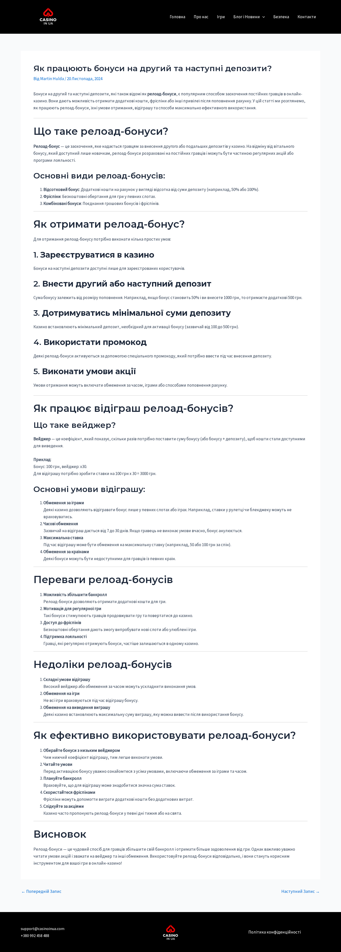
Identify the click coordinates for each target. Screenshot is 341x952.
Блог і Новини (246, 16)
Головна (177, 16)
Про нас (201, 16)
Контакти (307, 16)
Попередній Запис (41, 891)
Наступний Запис (300, 891)
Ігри (221, 16)
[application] (262, 16)
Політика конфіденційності (274, 932)
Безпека (281, 16)
